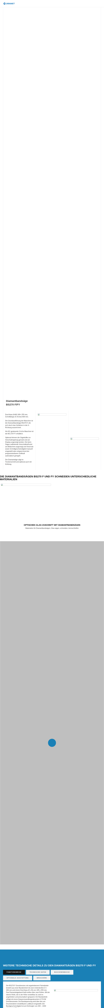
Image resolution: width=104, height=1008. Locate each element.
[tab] (14, 972)
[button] (88, 4)
